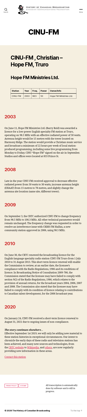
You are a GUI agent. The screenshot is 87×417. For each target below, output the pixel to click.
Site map (23, 385)
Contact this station (15, 357)
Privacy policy (11, 385)
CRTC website (16, 347)
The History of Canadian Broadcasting (31, 410)
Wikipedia (33, 347)
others (48, 347)
